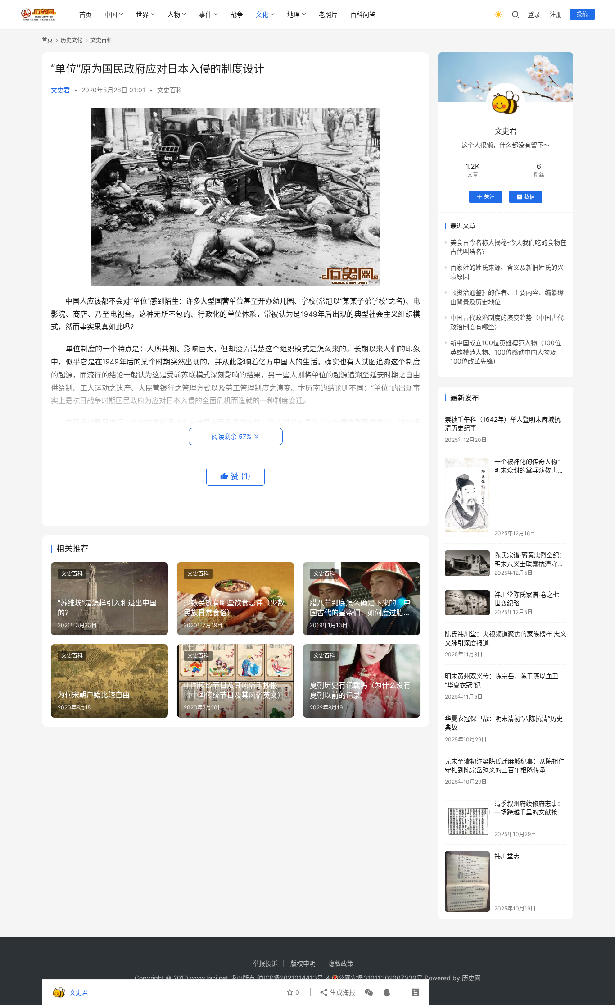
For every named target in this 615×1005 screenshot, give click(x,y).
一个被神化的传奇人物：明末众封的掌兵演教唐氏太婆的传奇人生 (529, 470)
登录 (534, 14)
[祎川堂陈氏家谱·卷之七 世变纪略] (467, 602)
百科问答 (362, 14)
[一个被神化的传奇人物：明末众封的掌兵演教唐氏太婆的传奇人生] (467, 497)
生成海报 (341, 992)
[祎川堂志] (467, 881)
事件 (205, 14)
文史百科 (169, 90)
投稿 (582, 14)
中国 (110, 14)
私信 (529, 196)
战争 (237, 14)
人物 (173, 14)
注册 (556, 14)
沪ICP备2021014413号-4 (294, 978)
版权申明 (303, 963)
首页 (85, 14)
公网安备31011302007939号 (380, 978)
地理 (293, 14)
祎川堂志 (507, 855)
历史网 (471, 978)
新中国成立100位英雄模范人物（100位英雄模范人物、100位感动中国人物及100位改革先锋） (505, 352)
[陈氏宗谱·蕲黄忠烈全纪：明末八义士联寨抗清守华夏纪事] (467, 563)
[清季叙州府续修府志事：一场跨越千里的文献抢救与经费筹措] (467, 818)
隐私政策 (340, 963)
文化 (262, 14)
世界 (142, 14)
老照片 (328, 14)
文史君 (60, 90)
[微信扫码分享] (369, 992)
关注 (489, 196)
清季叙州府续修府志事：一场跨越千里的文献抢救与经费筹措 (529, 812)
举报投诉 (265, 963)
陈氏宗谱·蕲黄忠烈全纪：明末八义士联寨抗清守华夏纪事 (529, 563)
